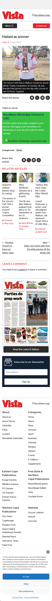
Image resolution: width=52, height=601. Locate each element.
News (19, 150)
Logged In (22, 269)
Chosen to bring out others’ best (7, 249)
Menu (6, 26)
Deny (26, 584)
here (17, 126)
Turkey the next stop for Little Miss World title (41, 190)
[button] (48, 552)
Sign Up (26, 381)
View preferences (26, 591)
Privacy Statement (31, 597)
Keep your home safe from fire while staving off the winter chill (37, 249)
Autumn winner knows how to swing (8, 189)
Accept (26, 576)
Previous (9, 242)
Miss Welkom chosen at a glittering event (25, 190)
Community (41, 26)
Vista (4, 42)
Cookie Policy (17, 597)
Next (45, 242)
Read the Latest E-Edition (26, 349)
